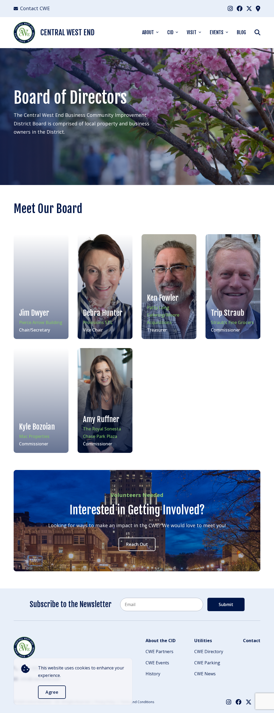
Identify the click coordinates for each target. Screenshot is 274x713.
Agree (51, 692)
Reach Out (137, 544)
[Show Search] (257, 32)
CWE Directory (208, 651)
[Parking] (258, 8)
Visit (191, 32)
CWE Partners (159, 651)
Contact (251, 640)
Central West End (67, 32)
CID (170, 32)
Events (216, 32)
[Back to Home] (24, 647)
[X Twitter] (249, 8)
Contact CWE (35, 8)
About (148, 32)
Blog (241, 32)
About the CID (161, 640)
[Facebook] (239, 8)
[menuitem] (230, 8)
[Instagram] (230, 8)
